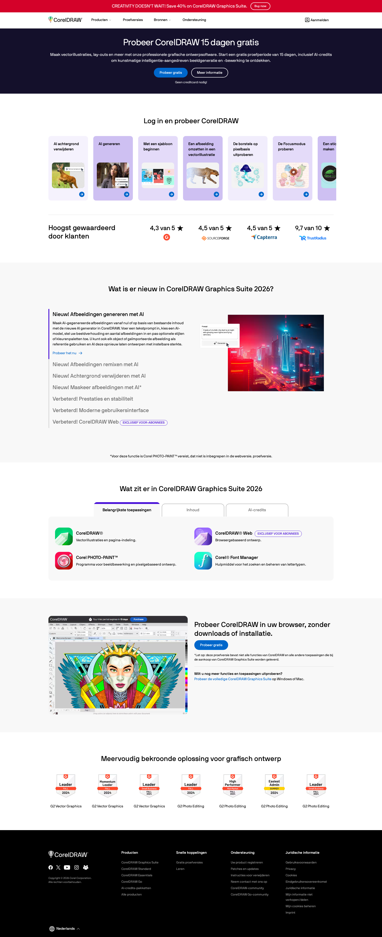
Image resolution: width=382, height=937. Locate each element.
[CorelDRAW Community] (85, 867)
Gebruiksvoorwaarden (301, 862)
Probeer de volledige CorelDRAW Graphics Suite (232, 679)
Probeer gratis (171, 72)
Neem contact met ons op (249, 881)
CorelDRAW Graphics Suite (140, 862)
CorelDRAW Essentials (136, 875)
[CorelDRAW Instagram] (76, 867)
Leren (180, 869)
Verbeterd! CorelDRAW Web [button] (109, 422)
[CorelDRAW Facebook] (50, 867)
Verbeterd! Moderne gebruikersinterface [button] (101, 410)
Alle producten (131, 894)
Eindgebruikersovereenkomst (306, 881)
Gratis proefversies (189, 862)
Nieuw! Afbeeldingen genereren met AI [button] (98, 314)
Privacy (291, 869)
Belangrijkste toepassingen (127, 510)
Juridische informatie (300, 888)
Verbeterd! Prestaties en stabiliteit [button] (93, 399)
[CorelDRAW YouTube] (67, 867)
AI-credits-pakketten (136, 888)
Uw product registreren (247, 862)
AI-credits (257, 510)
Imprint (290, 912)
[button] (101, 20)
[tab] (118, 314)
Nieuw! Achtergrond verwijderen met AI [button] (99, 376)
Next (329, 169)
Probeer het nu (64, 353)
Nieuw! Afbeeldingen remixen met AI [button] (95, 364)
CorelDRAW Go (131, 881)
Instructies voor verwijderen (250, 875)
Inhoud (193, 510)
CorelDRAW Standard (136, 869)
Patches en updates (245, 869)
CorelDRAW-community (247, 888)
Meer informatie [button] (209, 72)
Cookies (291, 875)
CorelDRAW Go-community (250, 894)
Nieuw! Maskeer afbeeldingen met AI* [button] (97, 387)
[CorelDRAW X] (58, 867)
